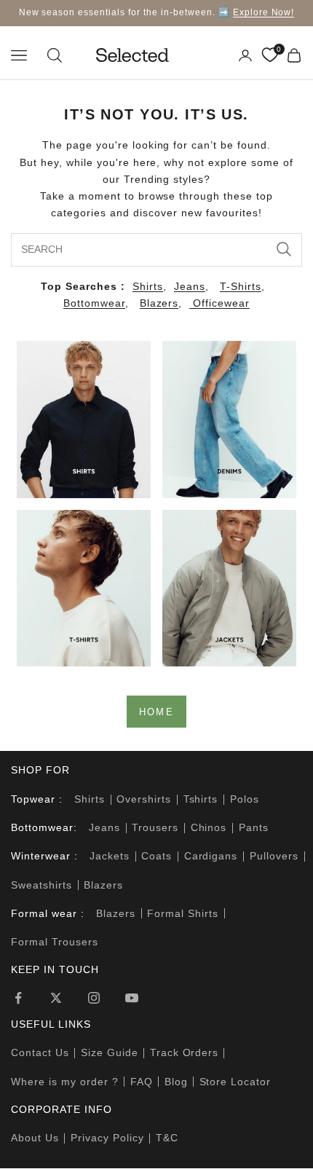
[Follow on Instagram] (94, 998)
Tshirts (200, 799)
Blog (176, 1081)
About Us (35, 1138)
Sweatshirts (41, 885)
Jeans (189, 286)
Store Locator (235, 1081)
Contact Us (40, 1052)
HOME (156, 711)
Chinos (209, 827)
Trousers (155, 827)
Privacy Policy (107, 1138)
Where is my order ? (65, 1081)
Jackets (110, 856)
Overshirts (143, 799)
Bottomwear (94, 303)
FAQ (141, 1081)
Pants (254, 827)
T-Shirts (240, 286)
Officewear (219, 303)
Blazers (159, 303)
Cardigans (211, 856)
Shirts (147, 286)
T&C (167, 1138)
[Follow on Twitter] (56, 998)
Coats (156, 856)
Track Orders (184, 1052)
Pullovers (274, 856)
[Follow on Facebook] (18, 998)
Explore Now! (264, 12)
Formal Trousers (54, 942)
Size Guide (109, 1052)
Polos (244, 799)
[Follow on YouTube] (131, 998)
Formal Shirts (182, 913)
